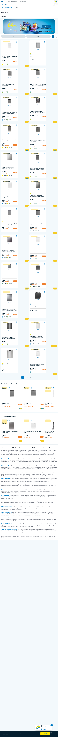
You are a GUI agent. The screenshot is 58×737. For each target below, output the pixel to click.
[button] (52, 733)
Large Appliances (8, 7)
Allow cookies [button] (45, 733)
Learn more (5, 734)
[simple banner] (2, 1)
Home (2, 7)
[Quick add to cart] (16, 42)
